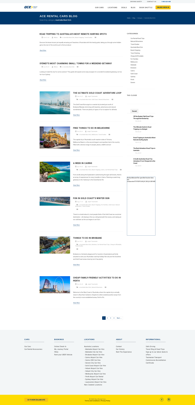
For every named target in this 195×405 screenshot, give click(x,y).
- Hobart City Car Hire (92, 371)
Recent (134, 111)
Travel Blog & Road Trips (155, 349)
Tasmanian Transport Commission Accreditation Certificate (156, 360)
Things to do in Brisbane (87, 238)
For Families (104, 205)
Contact (119, 346)
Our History (120, 349)
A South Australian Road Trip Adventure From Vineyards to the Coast (144, 161)
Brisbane (94, 244)
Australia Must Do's (69, 37)
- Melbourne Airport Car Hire (95, 374)
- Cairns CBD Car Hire (92, 360)
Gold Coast (95, 99)
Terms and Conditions (92, 401)
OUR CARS (99, 8)
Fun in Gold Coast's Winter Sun (91, 198)
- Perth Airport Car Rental (93, 377)
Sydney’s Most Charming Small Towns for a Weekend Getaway (76, 63)
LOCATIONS (112, 8)
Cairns (103, 169)
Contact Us (151, 1)
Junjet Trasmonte (92, 96)
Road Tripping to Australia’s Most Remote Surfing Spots (73, 34)
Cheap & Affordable (115, 244)
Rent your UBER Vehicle (63, 355)
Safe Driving (150, 346)
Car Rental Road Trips (111, 169)
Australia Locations (91, 346)
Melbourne (95, 134)
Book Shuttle (145, 8)
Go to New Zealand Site (36, 400)
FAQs (56, 352)
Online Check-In (60, 346)
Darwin (133, 82)
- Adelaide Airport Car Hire (94, 349)
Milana (55, 37)
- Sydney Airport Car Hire (93, 379)
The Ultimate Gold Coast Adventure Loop (97, 93)
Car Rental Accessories (33, 349)
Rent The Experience (124, 352)
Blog (134, 18)
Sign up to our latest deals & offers (157, 353)
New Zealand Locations (93, 385)
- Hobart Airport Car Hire (93, 368)
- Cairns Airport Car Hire (93, 357)
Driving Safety (136, 1)
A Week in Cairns (82, 163)
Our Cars (27, 346)
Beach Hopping (79, 37)
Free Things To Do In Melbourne (91, 128)
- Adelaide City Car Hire (93, 352)
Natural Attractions (104, 99)
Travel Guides (88, 37)
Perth (132, 79)
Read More (43, 50)
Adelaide (133, 65)
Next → (119, 318)
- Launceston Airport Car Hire (95, 382)
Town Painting (135, 53)
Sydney (133, 76)
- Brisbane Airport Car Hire (94, 355)
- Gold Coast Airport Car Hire (95, 366)
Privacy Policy (105, 401)
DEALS (124, 8)
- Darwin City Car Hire (92, 363)
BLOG (133, 8)
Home (128, 18)
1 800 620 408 (166, 1)
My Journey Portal (61, 349)
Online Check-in (163, 7)
